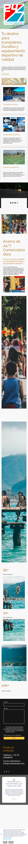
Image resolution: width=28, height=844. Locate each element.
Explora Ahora (5, 74)
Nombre (6, 702)
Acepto (14, 799)
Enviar (14, 738)
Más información (7, 839)
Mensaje (6, 708)
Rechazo (11, 842)
